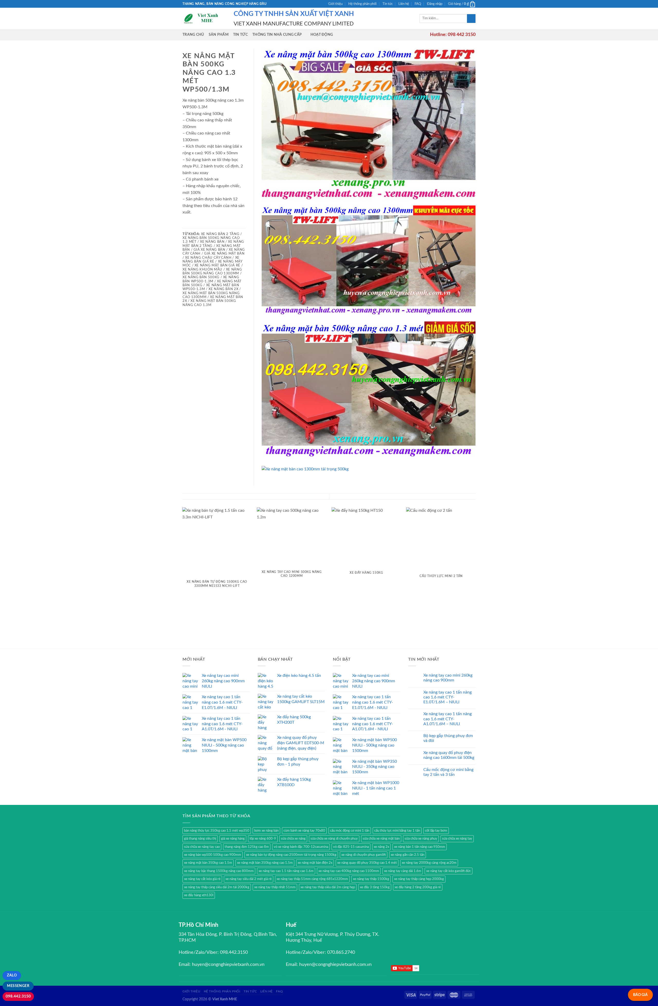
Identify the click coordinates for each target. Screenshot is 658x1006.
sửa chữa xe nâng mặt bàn (381, 838)
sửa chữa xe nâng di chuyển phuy (334, 838)
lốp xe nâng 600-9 (263, 838)
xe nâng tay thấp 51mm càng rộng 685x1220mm (312, 879)
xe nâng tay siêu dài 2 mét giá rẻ (248, 879)
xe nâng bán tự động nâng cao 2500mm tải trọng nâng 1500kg (291, 854)
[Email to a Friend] (198, 224)
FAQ (418, 3)
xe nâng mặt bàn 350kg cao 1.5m (208, 862)
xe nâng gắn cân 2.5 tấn (407, 854)
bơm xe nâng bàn (266, 830)
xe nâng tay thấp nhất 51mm (275, 887)
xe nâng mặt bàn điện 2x (315, 862)
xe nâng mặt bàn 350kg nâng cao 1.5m (265, 862)
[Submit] (471, 18)
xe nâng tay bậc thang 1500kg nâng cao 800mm (219, 871)
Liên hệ (403, 3)
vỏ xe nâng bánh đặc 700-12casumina (301, 846)
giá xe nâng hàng (233, 838)
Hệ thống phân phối (362, 3)
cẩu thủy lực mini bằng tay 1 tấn (397, 830)
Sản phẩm (219, 35)
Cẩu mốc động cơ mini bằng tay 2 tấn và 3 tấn (448, 772)
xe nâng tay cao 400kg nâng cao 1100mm (348, 871)
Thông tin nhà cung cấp (277, 35)
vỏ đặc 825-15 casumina (351, 846)
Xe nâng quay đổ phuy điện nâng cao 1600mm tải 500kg (448, 755)
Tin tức (387, 3)
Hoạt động (321, 35)
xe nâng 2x (381, 846)
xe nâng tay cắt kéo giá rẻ (202, 879)
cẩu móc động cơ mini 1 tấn (349, 830)
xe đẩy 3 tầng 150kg (375, 887)
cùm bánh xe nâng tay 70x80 (304, 830)
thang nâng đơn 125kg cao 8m (247, 846)
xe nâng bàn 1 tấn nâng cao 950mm (419, 846)
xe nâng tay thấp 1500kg (371, 879)
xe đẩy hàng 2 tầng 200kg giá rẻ (418, 887)
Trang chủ (193, 35)
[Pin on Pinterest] (204, 224)
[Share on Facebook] (186, 224)
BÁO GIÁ (640, 995)
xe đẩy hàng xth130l (198, 895)
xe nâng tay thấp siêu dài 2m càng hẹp (327, 887)
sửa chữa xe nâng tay (457, 838)
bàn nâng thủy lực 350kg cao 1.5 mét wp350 (216, 830)
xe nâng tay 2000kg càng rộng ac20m (429, 862)
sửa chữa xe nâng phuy (421, 838)
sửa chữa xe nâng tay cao (202, 846)
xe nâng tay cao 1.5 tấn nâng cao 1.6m (286, 871)
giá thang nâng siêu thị (200, 838)
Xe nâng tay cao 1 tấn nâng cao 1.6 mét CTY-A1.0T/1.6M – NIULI (447, 719)
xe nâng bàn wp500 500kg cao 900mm (212, 854)
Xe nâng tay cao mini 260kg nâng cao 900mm (447, 677)
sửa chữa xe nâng (293, 838)
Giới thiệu (335, 3)
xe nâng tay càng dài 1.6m (402, 871)
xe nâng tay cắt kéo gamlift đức (448, 871)
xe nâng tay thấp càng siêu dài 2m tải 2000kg (216, 887)
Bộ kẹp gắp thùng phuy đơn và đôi (448, 738)
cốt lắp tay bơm (436, 830)
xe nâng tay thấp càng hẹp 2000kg (419, 879)
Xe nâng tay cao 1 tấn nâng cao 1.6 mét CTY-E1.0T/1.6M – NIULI (447, 697)
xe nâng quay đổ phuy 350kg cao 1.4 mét (367, 862)
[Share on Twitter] (192, 224)
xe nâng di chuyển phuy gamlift (363, 854)
